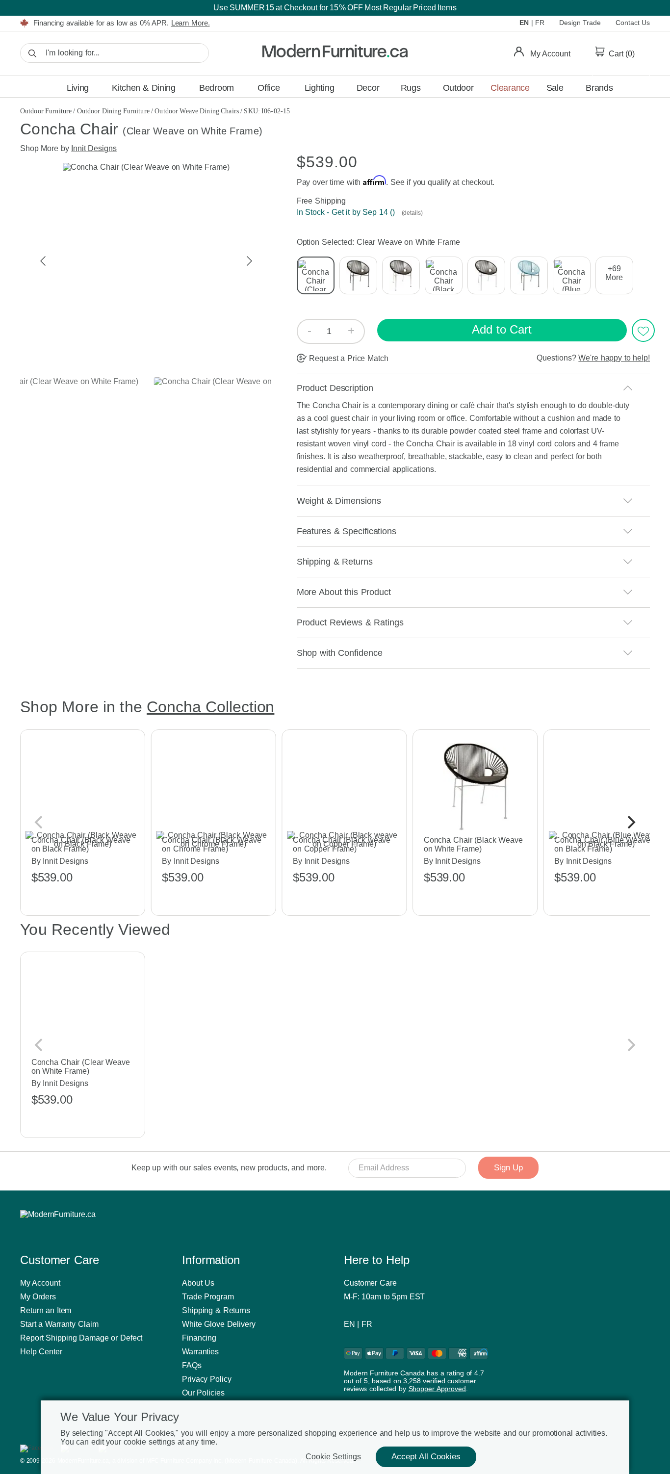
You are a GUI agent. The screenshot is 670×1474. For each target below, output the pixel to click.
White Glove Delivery (219, 1324)
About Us (198, 1283)
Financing (199, 1338)
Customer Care (370, 1283)
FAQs (192, 1365)
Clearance (509, 88)
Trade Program (208, 1297)
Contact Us (633, 22)
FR (539, 22)
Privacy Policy (207, 1379)
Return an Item (45, 1310)
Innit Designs (94, 148)
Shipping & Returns (216, 1310)
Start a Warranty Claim (59, 1324)
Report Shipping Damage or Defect (81, 1338)
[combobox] (114, 53)
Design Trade (580, 22)
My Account (40, 1283)
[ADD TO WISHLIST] (643, 330)
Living (78, 88)
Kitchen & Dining (144, 88)
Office (269, 88)
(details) (411, 212)
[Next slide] (248, 261)
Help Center (41, 1351)
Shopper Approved (437, 1389)
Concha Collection (210, 707)
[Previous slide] (43, 261)
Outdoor (458, 88)
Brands (599, 88)
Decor (368, 88)
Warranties (200, 1351)
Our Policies (203, 1393)
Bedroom (216, 88)
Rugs (411, 88)
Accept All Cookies (426, 1456)
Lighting (320, 88)
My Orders (38, 1297)
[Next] (630, 822)
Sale (555, 88)
